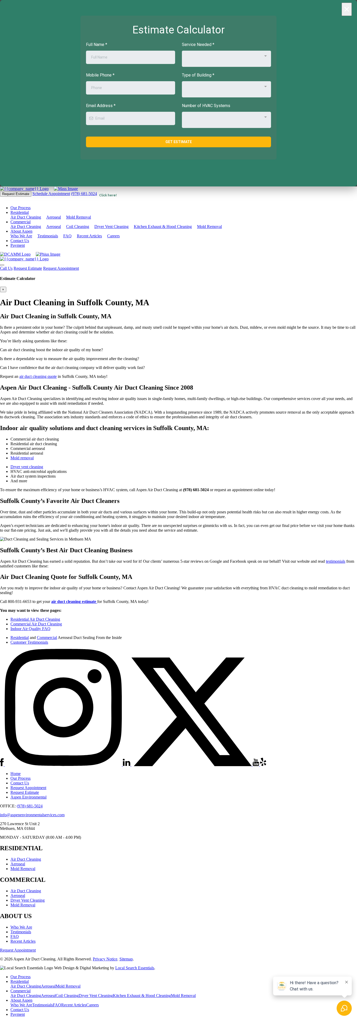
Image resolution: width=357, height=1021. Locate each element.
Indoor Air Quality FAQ (30, 628)
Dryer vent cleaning (26, 467)
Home (15, 773)
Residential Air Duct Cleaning (35, 619)
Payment (17, 245)
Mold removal (22, 458)
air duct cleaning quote (38, 376)
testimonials (335, 561)
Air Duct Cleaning (25, 217)
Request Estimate (15, 194)
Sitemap (126, 959)
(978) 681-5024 (84, 193)
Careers (113, 236)
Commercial (20, 222)
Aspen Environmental (28, 797)
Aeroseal (53, 217)
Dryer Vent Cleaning (111, 226)
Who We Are (21, 236)
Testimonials (47, 236)
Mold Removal (78, 217)
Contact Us (19, 240)
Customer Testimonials (29, 642)
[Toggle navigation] (2, 265)
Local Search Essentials (134, 968)
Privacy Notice (105, 959)
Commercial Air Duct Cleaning (36, 624)
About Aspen (21, 231)
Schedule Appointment (51, 193)
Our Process (20, 208)
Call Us (6, 268)
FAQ (67, 236)
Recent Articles (89, 236)
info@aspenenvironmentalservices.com (32, 815)
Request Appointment (61, 268)
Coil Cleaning (77, 226)
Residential (19, 212)
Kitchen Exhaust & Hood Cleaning (163, 226)
